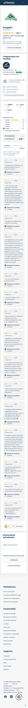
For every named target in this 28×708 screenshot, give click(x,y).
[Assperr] (11, 16)
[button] (14, 81)
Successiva (19, 526)
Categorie (7, 656)
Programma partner (10, 659)
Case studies (7, 666)
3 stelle (7, 124)
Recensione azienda (10, 614)
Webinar (6, 669)
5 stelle (7, 120)
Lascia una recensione (14, 48)
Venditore (7, 145)
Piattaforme (7, 644)
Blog (5, 663)
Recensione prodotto (10, 617)
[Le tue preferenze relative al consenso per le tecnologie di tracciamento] (25, 705)
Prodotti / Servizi (17, 145)
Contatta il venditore (14, 565)
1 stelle (7, 128)
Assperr (8, 27)
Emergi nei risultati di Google (12, 595)
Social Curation (8, 641)
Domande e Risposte (10, 620)
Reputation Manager (10, 630)
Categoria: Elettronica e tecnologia (13, 555)
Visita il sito (14, 560)
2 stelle (7, 126)
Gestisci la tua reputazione (12, 598)
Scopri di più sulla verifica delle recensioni (14, 95)
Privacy (6, 684)
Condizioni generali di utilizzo (12, 682)
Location (6, 624)
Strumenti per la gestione (11, 634)
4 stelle (7, 122)
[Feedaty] (9, 3)
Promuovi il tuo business (11, 602)
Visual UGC (7, 627)
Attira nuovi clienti (9, 592)
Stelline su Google (9, 637)
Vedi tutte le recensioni (12, 131)
